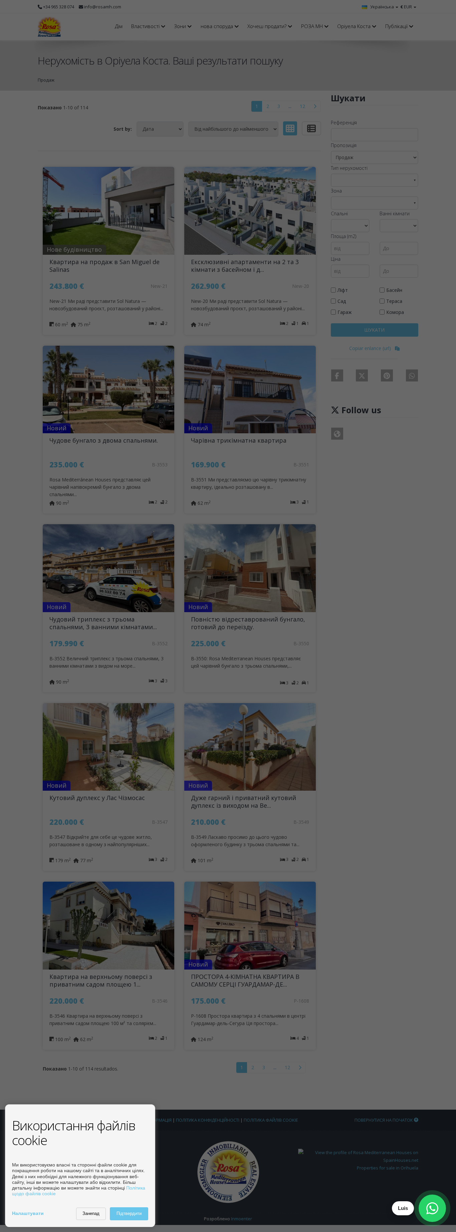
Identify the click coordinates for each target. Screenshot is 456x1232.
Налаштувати (28, 1213)
